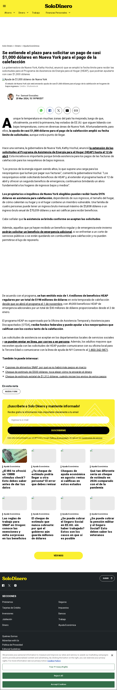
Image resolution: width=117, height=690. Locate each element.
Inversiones (7, 613)
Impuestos (63, 608)
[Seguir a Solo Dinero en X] (9, 585)
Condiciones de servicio (92, 438)
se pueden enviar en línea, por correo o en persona (36, 341)
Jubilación (7, 619)
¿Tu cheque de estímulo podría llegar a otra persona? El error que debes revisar (44, 477)
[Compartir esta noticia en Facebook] (49, 110)
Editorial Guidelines (11, 649)
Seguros (62, 602)
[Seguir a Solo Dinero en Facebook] (3, 585)
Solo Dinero (7, 46)
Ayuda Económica (31, 46)
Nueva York (11, 392)
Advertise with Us (10, 640)
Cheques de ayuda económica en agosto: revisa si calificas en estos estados (73, 477)
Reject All (58, 676)
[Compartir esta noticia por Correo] (67, 110)
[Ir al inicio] (14, 578)
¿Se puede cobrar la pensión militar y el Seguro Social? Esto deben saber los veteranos (102, 527)
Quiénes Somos (10, 636)
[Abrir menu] (4, 6)
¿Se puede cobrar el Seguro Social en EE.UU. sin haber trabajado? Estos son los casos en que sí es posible (73, 528)
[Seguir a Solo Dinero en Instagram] (15, 585)
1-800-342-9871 (98, 349)
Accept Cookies (58, 684)
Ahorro (8, 13)
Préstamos (7, 602)
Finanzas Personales (56, 13)
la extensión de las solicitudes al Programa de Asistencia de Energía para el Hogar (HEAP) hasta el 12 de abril (57, 152)
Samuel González (29, 95)
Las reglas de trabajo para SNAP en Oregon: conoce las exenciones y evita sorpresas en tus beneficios (14, 528)
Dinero (22, 13)
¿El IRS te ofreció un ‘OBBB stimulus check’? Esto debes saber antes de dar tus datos (14, 479)
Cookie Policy (54, 661)
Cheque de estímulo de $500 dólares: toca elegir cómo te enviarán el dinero (48, 371)
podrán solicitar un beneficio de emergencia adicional (37, 231)
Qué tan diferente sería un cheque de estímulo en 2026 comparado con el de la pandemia (102, 479)
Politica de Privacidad (12, 645)
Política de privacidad (59, 438)
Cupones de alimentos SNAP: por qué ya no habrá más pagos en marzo (45, 367)
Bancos (62, 613)
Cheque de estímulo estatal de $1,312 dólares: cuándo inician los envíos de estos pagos (55, 376)
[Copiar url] (76, 110)
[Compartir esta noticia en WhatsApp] (41, 110)
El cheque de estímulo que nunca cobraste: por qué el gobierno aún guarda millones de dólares (43, 528)
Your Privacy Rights (58, 667)
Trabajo (36, 13)
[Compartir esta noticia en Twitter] (58, 110)
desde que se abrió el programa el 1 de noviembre (32, 303)
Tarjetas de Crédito (11, 608)
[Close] (112, 655)
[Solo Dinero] (58, 6)
